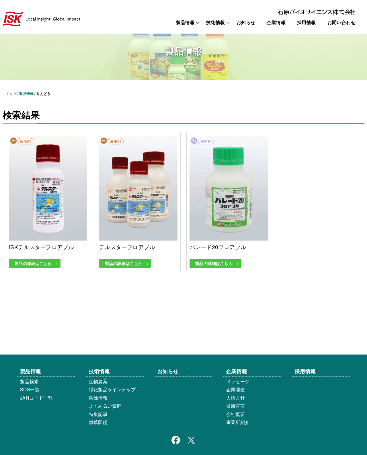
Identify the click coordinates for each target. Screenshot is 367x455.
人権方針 (235, 397)
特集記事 (98, 414)
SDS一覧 (30, 389)
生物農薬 (98, 381)
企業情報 (276, 22)
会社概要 (235, 414)
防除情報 (98, 397)
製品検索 (29, 381)
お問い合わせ (341, 22)
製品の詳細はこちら (33, 263)
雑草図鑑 (98, 422)
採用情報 (306, 22)
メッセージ (238, 381)
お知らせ (246, 22)
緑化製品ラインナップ (112, 389)
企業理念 (235, 389)
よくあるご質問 (105, 405)
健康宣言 (235, 405)
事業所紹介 (238, 422)
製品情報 (30, 371)
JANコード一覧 (36, 397)
